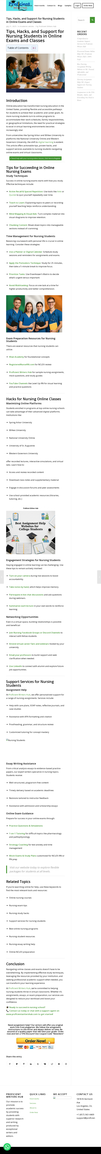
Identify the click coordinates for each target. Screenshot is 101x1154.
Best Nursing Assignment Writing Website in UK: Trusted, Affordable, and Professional (85, 69)
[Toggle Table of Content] (32, 48)
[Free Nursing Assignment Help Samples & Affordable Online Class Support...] (2, 577)
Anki (59, 191)
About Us (33, 1108)
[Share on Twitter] (16, 1063)
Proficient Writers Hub (47, 26)
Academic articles (27, 26)
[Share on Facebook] (9, 1063)
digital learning (45, 142)
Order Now (34, 1112)
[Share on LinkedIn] (30, 1063)
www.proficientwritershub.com (22, 1014)
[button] (7, 1147)
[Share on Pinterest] (23, 1063)
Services (33, 1103)
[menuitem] (11, 5)
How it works (34, 1099)
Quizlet (12, 194)
